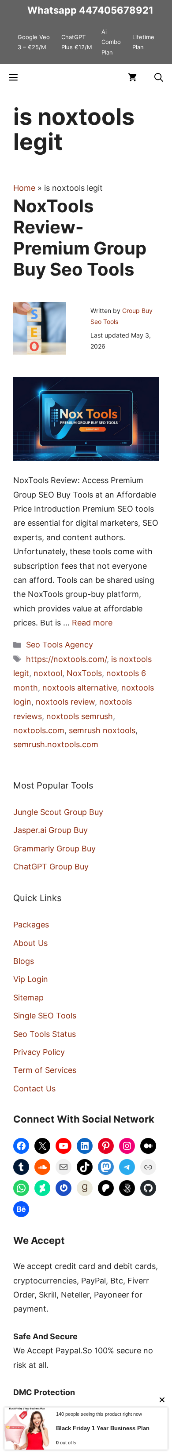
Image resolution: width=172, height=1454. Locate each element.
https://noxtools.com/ (66, 659)
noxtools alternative (79, 687)
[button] (159, 77)
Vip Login (30, 979)
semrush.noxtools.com (55, 744)
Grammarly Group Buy (54, 848)
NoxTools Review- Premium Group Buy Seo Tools (79, 237)
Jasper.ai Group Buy (50, 830)
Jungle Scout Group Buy (58, 812)
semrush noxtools (102, 730)
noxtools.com (38, 730)
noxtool (48, 673)
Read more (92, 622)
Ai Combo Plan (111, 42)
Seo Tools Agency (59, 644)
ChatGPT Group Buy (51, 866)
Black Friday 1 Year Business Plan (103, 1428)
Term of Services (44, 1070)
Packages (31, 924)
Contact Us (34, 1088)
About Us (30, 943)
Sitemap (28, 997)
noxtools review (65, 701)
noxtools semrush (79, 716)
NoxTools (84, 673)
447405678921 (116, 10)
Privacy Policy (39, 1052)
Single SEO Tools (44, 1015)
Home (24, 188)
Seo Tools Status (44, 1034)
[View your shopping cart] (132, 77)
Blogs (23, 961)
